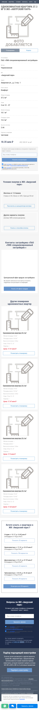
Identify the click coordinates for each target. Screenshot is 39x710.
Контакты (24, 2)
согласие (9, 164)
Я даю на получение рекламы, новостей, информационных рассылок (15, 168)
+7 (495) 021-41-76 (18, 642)
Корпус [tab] (28, 50)
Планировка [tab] (10, 50)
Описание (4, 2)
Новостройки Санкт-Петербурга (10, 689)
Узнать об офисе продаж (19, 289)
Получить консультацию (19, 160)
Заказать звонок (20, 622)
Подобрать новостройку (19, 670)
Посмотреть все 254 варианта (19, 586)
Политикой (22, 699)
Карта (30, 2)
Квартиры (11, 2)
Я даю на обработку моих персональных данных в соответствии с (18, 165)
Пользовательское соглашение (9, 693)
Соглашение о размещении (26, 693)
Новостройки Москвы (25, 689)
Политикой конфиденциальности (19, 165)
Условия (18, 2)
